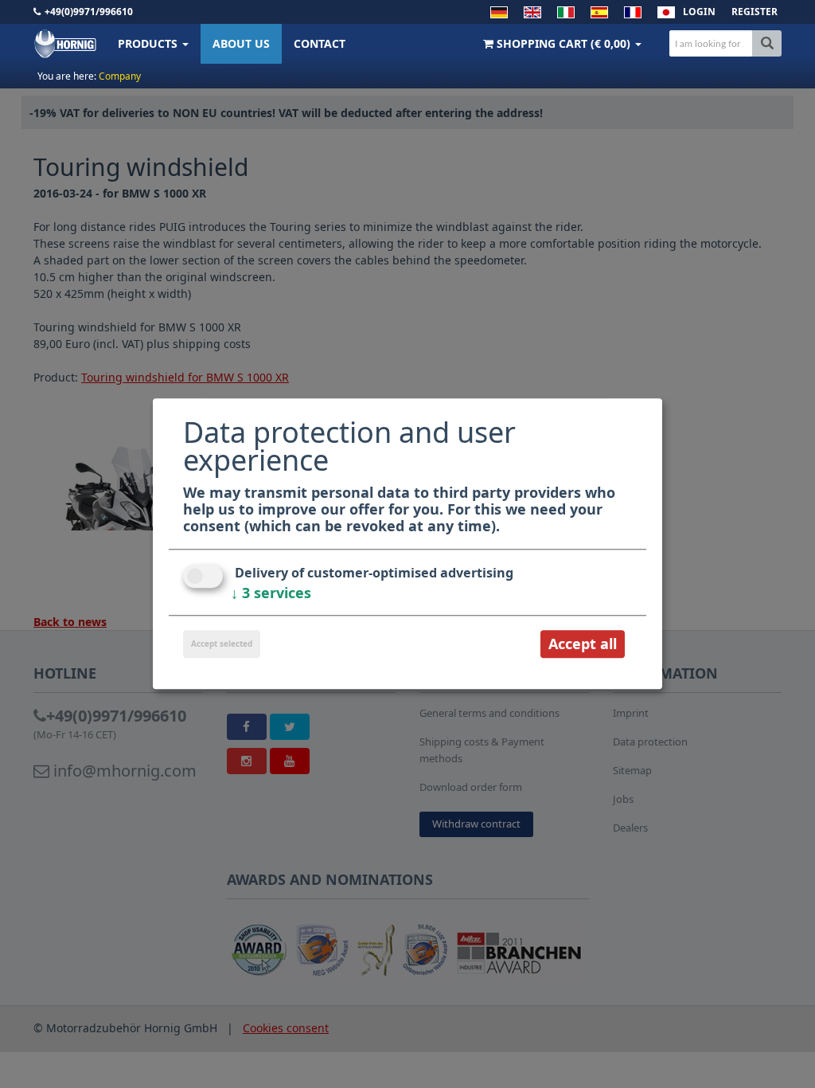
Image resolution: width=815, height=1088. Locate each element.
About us (241, 43)
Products (149, 43)
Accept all (582, 643)
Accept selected (221, 643)
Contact (319, 43)
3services (271, 592)
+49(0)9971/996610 (89, 11)
